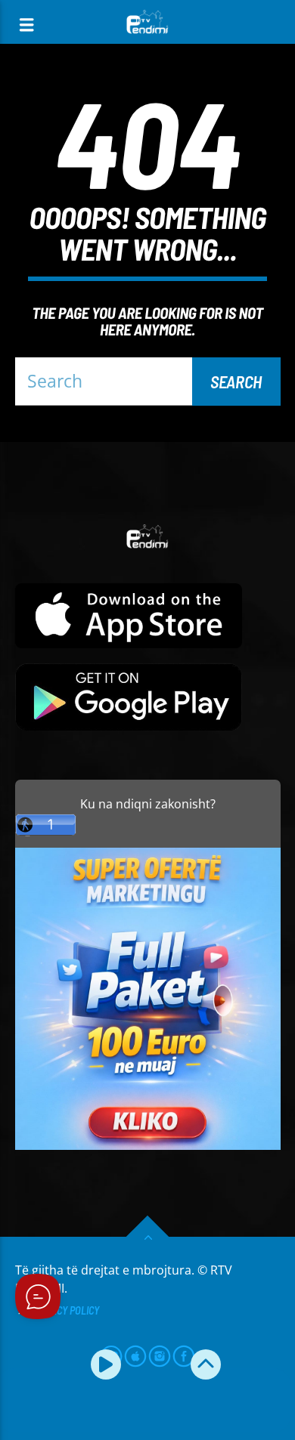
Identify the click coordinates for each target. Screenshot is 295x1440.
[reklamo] (148, 1146)
